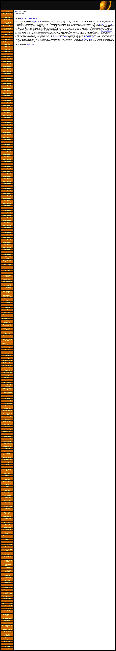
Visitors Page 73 (7, 208)
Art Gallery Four (7, 363)
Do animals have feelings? (7, 536)
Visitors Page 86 (7, 239)
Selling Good (7, 500)
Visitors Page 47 (7, 144)
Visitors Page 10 (7, 54)
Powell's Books (7, 481)
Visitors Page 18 (7, 73)
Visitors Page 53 (7, 159)
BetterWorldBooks (7, 446)
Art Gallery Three (7, 360)
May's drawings (7, 382)
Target (7, 486)
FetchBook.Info (7, 598)
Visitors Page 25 (7, 90)
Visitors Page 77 (7, 217)
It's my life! (7, 649)
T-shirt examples (7, 403)
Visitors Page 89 (7, 247)
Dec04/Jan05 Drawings (7, 385)
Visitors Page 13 (7, 61)
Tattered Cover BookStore (7, 489)
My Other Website (7, 26)
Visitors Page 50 (7, 151)
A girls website (7, 497)
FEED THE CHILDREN (7, 574)
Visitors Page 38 (7, 122)
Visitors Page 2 (7, 34)
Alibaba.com (7, 273)
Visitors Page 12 (7, 59)
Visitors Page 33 (7, 110)
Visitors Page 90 (7, 249)
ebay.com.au (7, 467)
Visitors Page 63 (7, 183)
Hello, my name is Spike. (7, 299)
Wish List (7, 524)
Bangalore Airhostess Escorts (89, 36)
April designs (7, 380)
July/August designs (7, 503)
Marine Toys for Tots (7, 615)
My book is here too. (7, 470)
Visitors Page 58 (7, 171)
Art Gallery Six (7, 367)
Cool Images (7, 398)
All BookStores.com (7, 593)
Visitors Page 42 (7, 132)
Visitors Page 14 (7, 63)
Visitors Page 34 (7, 112)
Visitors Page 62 (7, 181)
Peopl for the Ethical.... (7, 611)
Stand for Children (7, 623)
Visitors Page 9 (7, 51)
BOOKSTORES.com (7, 459)
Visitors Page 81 (7, 227)
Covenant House (7, 618)
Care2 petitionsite (7, 547)
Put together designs (7, 513)
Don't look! (7, 17)
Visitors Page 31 (7, 105)
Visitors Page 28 (7, 98)
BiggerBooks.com (7, 451)
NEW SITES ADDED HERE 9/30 (7, 332)
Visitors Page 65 (7, 188)
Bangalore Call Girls (106, 31)
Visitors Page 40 (7, 127)
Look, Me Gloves (7, 585)
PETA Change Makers (7, 565)
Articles (7, 349)
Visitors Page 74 (7, 210)
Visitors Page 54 (7, 161)
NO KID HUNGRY (7, 281)
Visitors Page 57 (7, 169)
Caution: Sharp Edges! (7, 329)
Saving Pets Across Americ (7, 561)
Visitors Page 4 (7, 39)
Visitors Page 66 (7, 191)
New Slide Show (7, 421)
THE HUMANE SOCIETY (7, 532)
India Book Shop (7, 587)
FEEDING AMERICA (7, 279)
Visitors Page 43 (7, 134)
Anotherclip (7, 426)
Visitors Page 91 (7, 252)
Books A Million (7, 457)
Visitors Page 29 (7, 100)
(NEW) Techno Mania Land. (7, 29)
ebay (7, 464)
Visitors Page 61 (7, 178)
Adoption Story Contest (7, 557)
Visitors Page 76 (7, 215)
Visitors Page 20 (7, 78)
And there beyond (7, 347)
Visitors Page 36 (7, 117)
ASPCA (7, 539)
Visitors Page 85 (7, 237)
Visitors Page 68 (7, 195)
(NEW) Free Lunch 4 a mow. (7, 292)
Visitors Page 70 (7, 200)
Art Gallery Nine (7, 375)
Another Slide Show (7, 424)
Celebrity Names (7, 396)
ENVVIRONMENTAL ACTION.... (7, 626)
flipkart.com (7, 473)
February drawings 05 (7, 389)
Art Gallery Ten (7, 377)
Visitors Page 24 (7, 88)
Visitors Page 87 (7, 242)
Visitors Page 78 (7, 220)
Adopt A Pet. (7, 542)
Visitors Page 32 (7, 107)
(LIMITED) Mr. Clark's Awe (7, 321)
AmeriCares (7, 620)
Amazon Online (7, 441)
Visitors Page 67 (7, 193)
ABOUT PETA (7, 568)
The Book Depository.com (7, 454)
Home (7, 11)
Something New (7, 431)
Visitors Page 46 (7, 142)
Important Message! (7, 352)
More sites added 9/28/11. (7, 336)
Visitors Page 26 (7, 93)
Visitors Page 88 (7, 244)
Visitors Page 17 (7, 71)
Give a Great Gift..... (7, 318)
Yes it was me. (7, 644)
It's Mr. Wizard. (7, 307)
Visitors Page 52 (7, 156)
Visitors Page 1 (7, 32)
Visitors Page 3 (7, 37)
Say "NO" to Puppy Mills (7, 550)
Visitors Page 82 (7, 230)
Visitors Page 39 (7, 125)
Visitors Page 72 (7, 205)
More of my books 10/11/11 (7, 340)
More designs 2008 (7, 416)
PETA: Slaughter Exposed (7, 571)
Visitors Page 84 (7, 235)
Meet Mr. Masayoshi (7, 310)
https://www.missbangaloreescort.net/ (30, 18)
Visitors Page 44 (7, 137)
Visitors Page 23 (7, 85)
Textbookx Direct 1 (7, 492)
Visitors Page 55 (7, 164)
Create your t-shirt (7, 401)
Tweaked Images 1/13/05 (7, 393)
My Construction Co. (7, 638)
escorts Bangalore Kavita (59, 36)
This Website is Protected (7, 23)
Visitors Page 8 (7, 49)
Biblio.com (7, 448)
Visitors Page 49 (7, 149)
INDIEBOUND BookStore (7, 478)
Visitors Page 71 (7, 203)
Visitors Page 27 (7, 95)
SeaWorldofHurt (7, 529)
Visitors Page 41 (7, 129)
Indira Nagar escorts (86, 39)
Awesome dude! (7, 408)
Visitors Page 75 (7, 213)
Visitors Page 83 (7, 232)
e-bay (7, 462)
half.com (7, 475)
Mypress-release (7, 410)
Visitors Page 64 (7, 186)
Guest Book (7, 312)
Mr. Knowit (7, 302)
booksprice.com (7, 596)
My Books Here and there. (7, 344)
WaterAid (7, 270)
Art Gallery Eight (7, 372)
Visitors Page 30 (7, 103)
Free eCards (7, 580)
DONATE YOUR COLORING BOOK (7, 296)
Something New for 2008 (7, 414)
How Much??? (7, 419)
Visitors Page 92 (7, 254)
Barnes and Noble (7, 443)
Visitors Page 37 (7, 120)
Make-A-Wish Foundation (7, 635)
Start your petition (7, 544)
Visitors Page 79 (7, 222)
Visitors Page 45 (7, 139)
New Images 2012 (7, 606)
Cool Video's (7, 646)
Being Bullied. (7, 264)
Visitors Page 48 (7, 147)
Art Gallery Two (7, 358)
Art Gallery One (7, 355)
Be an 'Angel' (7, 631)
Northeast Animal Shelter (7, 553)
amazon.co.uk (7, 438)
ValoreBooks (7, 495)
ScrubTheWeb (7, 577)
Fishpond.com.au (7, 601)
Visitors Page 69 (7, 198)
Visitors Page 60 (7, 176)
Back (16, 11)
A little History (7, 429)
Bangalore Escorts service (105, 24)
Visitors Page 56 (7, 166)
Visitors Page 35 (7, 115)
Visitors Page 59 (7, 173)
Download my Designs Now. (7, 284)
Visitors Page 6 (7, 44)
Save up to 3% (7, 522)
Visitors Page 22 (7, 83)
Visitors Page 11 (7, 56)
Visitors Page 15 (7, 66)
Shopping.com (7, 590)
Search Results (7, 516)
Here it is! (7, 405)
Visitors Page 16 (7, 68)
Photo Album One (7, 608)
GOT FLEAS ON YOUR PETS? (7, 325)
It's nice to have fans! (7, 315)
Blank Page (7, 641)
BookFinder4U (7, 582)
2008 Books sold (7, 506)
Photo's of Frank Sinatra (7, 519)
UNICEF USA (7, 527)
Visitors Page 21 (7, 81)
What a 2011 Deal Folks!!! (7, 261)
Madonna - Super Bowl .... (7, 267)
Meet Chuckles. (7, 305)
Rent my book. (7, 484)
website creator (30, 44)
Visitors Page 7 (7, 46)
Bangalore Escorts (37, 21)
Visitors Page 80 (7, 225)
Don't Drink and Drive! (7, 14)
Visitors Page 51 (7, 154)
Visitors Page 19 (7, 76)
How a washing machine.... (7, 276)
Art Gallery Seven (7, 370)
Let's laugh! (7, 19)
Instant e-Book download (7, 288)
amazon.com (7, 436)
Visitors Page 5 (7, 41)
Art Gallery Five (7, 365)
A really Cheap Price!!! (7, 509)
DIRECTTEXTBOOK (7, 603)
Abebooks (7, 434)
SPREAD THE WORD (7, 257)
